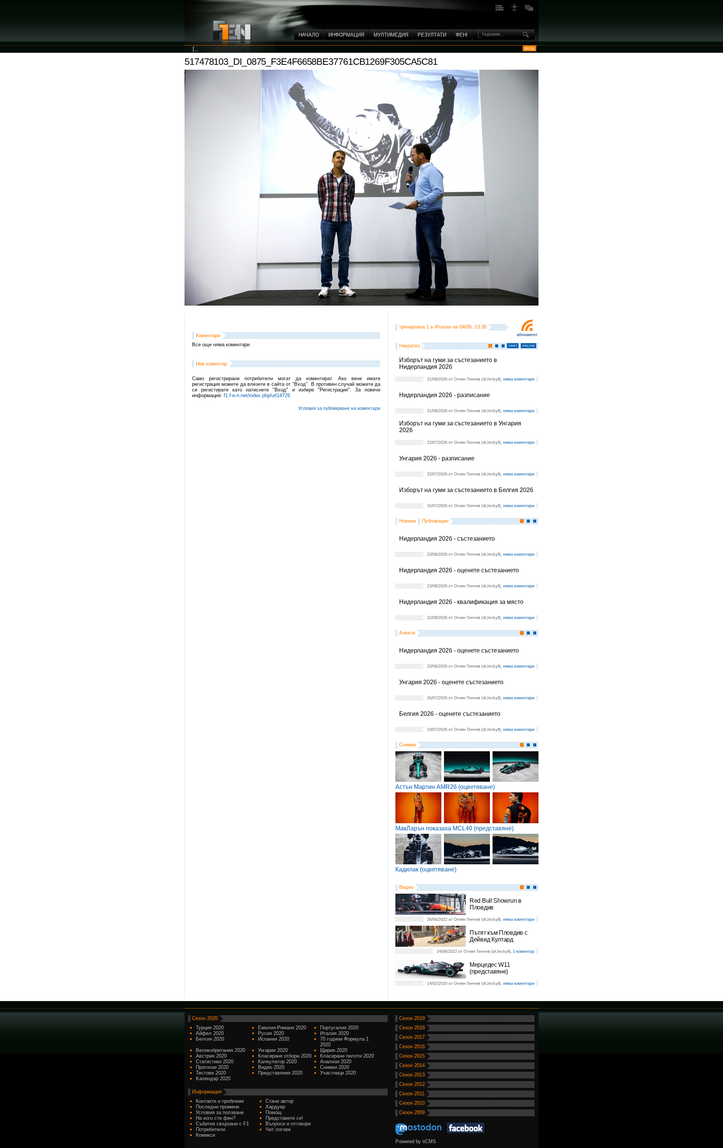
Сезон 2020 (205, 1018)
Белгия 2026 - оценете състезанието (449, 714)
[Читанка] (529, 10)
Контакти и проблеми (220, 1101)
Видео (406, 887)
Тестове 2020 (211, 1073)
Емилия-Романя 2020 (282, 1027)
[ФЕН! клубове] (514, 10)
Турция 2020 (210, 1027)
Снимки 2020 (334, 1067)
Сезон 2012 (412, 1084)
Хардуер (275, 1107)
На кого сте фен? (215, 1118)
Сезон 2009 (412, 1112)
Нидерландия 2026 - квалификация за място (461, 602)
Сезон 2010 (412, 1103)
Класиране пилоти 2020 (347, 1056)
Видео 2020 (271, 1067)
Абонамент (527, 334)
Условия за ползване (220, 1112)
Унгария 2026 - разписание (436, 458)
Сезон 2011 (411, 1093)
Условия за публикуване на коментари (339, 408)
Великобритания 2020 (220, 1050)
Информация (346, 35)
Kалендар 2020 (213, 1078)
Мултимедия (391, 35)
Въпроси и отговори (288, 1124)
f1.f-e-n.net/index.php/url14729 (257, 395)
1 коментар (523, 951)
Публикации (435, 521)
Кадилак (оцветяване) (425, 869)
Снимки (407, 744)
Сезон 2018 (412, 1027)
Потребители (210, 1129)
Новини (407, 521)
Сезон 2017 (412, 1037)
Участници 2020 (338, 1073)
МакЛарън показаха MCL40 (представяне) (454, 828)
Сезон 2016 (412, 1046)
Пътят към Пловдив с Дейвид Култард (498, 936)
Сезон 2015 (412, 1056)
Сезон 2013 (412, 1075)
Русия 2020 (271, 1033)
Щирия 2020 (333, 1050)
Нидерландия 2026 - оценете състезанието (459, 570)
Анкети (407, 633)
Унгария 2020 (273, 1050)
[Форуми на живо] (499, 10)
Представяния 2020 (280, 1073)
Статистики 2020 (214, 1061)
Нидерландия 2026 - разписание (444, 395)
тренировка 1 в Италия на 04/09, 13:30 (443, 327)
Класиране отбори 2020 (284, 1056)
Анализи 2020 (335, 1061)
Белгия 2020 (210, 1039)
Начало (309, 35)
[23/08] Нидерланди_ (220, 49)
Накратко (409, 346)
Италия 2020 (334, 1033)
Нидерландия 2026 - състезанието (447, 538)
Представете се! (284, 1118)
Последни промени (217, 1107)
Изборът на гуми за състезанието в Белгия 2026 (466, 490)
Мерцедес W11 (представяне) (490, 968)
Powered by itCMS (415, 1141)
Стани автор (279, 1101)
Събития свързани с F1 (222, 1124)
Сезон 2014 (412, 1065)
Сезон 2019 (412, 1018)
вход (529, 48)
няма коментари (518, 379)
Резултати (432, 35)
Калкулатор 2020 (277, 1061)
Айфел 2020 (210, 1033)
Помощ (273, 1112)
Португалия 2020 (339, 1027)
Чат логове (278, 1129)
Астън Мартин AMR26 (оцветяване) (445, 787)
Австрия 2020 (211, 1056)
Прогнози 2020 (212, 1067)
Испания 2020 (273, 1039)
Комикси (205, 1135)
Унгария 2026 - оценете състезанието (451, 682)
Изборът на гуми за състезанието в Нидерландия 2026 (448, 363)
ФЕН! (462, 35)
